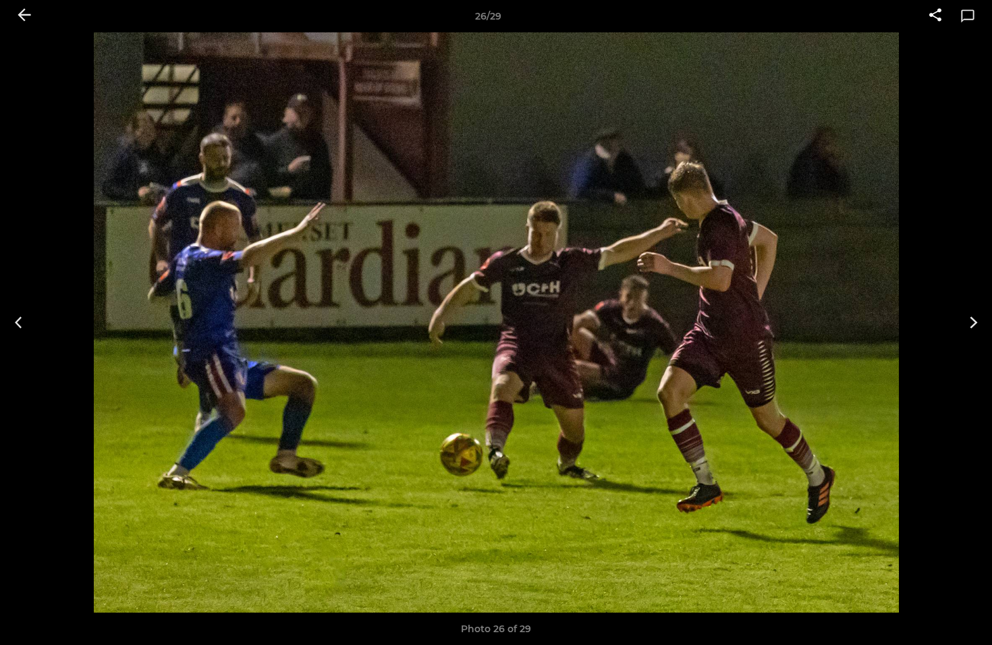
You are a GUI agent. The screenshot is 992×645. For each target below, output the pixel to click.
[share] (935, 16)
